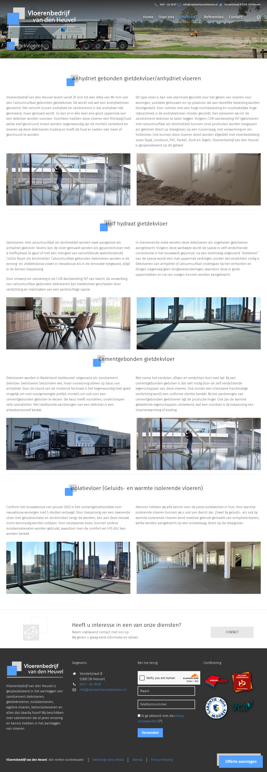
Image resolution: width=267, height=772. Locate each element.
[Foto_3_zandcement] (68, 568)
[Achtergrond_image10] (68, 444)
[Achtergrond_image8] (199, 179)
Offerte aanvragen (241, 761)
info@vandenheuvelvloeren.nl (200, 4)
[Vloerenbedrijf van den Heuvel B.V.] (41, 17)
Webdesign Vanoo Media (108, 760)
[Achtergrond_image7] (68, 179)
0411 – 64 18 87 (168, 4)
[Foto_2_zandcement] (199, 323)
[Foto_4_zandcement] (199, 568)
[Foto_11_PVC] (68, 323)
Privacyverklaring (162, 760)
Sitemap (137, 760)
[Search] (258, 17)
